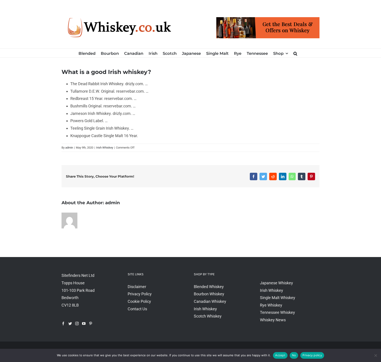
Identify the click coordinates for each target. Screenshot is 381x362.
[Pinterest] (90, 323)
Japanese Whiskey (276, 283)
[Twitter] (70, 323)
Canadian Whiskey (210, 301)
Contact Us (137, 309)
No (294, 355)
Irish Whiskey (104, 147)
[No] (375, 355)
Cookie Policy (139, 301)
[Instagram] (77, 323)
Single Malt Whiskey (277, 297)
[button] (295, 53)
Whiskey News (273, 320)
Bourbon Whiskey (209, 294)
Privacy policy (312, 355)
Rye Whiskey (271, 305)
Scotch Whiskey (208, 316)
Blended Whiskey (209, 286)
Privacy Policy (140, 294)
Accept (280, 355)
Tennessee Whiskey (277, 312)
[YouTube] (84, 323)
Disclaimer (137, 286)
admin (69, 147)
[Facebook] (63, 323)
